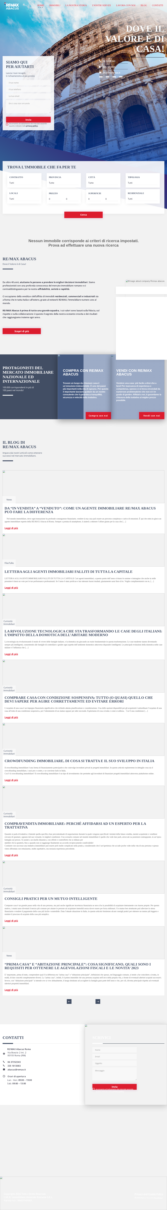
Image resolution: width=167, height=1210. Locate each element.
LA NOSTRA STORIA (76, 5)
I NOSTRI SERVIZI (101, 5)
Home (40, 5)
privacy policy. (32, 126)
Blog (144, 5)
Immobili (54, 5)
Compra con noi (98, 415)
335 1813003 (109, 66)
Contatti (157, 5)
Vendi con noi (151, 415)
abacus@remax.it (111, 72)
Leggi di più (11, 528)
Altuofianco (158, 1198)
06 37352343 (109, 61)
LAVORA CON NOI (125, 5)
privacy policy (118, 1091)
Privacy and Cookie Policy (149, 1194)
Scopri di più (21, 331)
